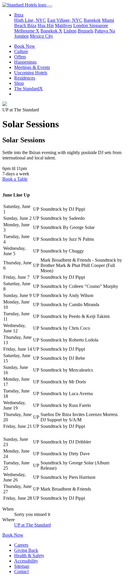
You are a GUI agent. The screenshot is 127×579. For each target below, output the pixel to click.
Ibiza (31, 25)
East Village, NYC (64, 20)
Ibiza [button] (18, 14)
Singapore (98, 25)
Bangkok (92, 20)
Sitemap (21, 566)
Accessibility (26, 560)
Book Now (24, 46)
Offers (20, 56)
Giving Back (26, 550)
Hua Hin (46, 25)
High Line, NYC (30, 20)
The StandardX (28, 88)
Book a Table (14, 179)
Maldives (63, 25)
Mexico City (41, 36)
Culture (21, 51)
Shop (19, 83)
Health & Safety (29, 555)
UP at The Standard (32, 524)
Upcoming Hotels (30, 72)
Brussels (85, 30)
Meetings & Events (32, 67)
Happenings (25, 62)
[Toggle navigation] (50, 6)
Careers (21, 544)
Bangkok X (51, 30)
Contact (21, 571)
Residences (24, 77)
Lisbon (70, 30)
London (81, 25)
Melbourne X (26, 30)
